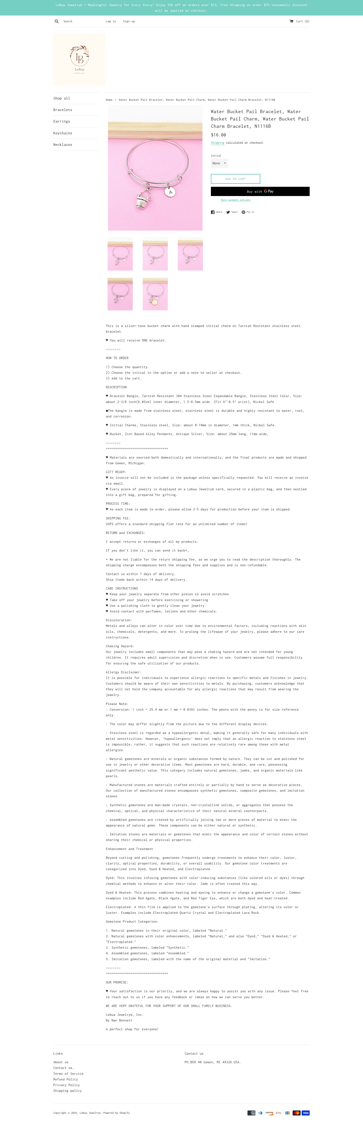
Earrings (61, 121)
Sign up (129, 21)
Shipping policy (67, 1090)
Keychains (62, 133)
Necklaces (62, 145)
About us (60, 1062)
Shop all (61, 98)
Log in (111, 21)
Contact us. (63, 1068)
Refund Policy (65, 1079)
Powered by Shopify (116, 1112)
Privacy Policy (66, 1085)
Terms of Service (68, 1073)
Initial (216, 155)
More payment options (235, 199)
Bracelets (62, 110)
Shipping (217, 142)
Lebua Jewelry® (90, 1112)
